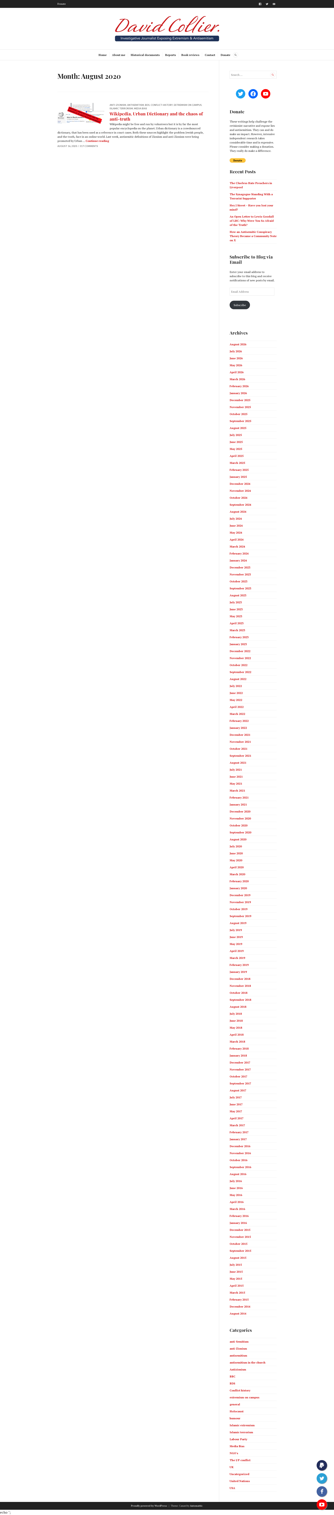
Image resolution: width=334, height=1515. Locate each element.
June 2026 (236, 358)
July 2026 (236, 351)
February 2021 (239, 797)
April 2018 (237, 1034)
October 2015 (238, 1244)
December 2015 (240, 1230)
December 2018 (240, 979)
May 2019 (236, 944)
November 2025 (240, 407)
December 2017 (240, 1062)
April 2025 (237, 456)
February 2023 (239, 637)
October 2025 (238, 414)
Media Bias (140, 108)
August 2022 (238, 679)
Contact (210, 55)
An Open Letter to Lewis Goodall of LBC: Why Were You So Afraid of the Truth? (252, 221)
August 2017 (238, 1090)
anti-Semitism (239, 1341)
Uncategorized (239, 1474)
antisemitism (135, 105)
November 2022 (240, 658)
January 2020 (238, 888)
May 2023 (236, 616)
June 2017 (236, 1104)
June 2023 (236, 609)
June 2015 (236, 1272)
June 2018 (236, 1021)
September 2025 (240, 421)
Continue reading (97, 141)
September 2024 (240, 505)
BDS (147, 105)
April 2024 (237, 539)
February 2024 (239, 553)
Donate (61, 3)
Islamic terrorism (121, 108)
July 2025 (236, 435)
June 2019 (236, 937)
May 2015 (236, 1279)
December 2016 (240, 1146)
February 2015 (239, 1299)
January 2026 (238, 393)
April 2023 (237, 623)
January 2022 (238, 728)
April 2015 (237, 1286)
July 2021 (236, 770)
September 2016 (240, 1167)
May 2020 (236, 860)
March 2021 (237, 790)
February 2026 (239, 386)
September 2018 (240, 1000)
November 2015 (240, 1237)
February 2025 (239, 470)
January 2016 (238, 1223)
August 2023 (238, 595)
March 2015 (237, 1292)
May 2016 (236, 1195)
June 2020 (236, 853)
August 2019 (238, 923)
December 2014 (240, 1306)
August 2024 (238, 512)
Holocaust (237, 1411)
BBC (232, 1376)
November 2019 (240, 902)
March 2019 (237, 958)
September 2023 (240, 588)
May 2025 (236, 449)
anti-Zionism (118, 105)
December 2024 (240, 484)
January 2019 (238, 972)
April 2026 (237, 372)
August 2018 (238, 1007)
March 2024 (237, 546)
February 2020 (239, 881)
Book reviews (190, 55)
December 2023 (240, 567)
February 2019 (239, 965)
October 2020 (238, 825)
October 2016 (238, 1160)
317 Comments (89, 146)
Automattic (196, 1505)
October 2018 (238, 993)
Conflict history (162, 105)
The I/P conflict (240, 1460)
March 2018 (237, 1041)
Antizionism (238, 1369)
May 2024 (236, 532)
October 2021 (238, 749)
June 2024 (236, 525)
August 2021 (238, 763)
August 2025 (238, 428)
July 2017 (236, 1097)
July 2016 (236, 1181)
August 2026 (238, 344)
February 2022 (239, 721)
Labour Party (238, 1439)
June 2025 (236, 442)
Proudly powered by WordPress (149, 1505)
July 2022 (236, 686)
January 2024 (238, 560)
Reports (170, 55)
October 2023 (238, 581)
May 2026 (236, 365)
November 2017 (240, 1069)
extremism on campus (188, 105)
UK (232, 1467)
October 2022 (238, 665)
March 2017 (237, 1125)
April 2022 (237, 707)
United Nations (240, 1481)
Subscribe (240, 305)
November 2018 (240, 986)
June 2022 (236, 693)
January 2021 (238, 804)
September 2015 (240, 1251)
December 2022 (240, 651)
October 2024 (238, 498)
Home (102, 55)
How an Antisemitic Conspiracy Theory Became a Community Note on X (253, 236)
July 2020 (236, 846)
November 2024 (240, 491)
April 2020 (237, 867)
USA (232, 1488)
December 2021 (240, 735)
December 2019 (240, 895)
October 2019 (238, 909)
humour (235, 1418)
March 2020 (237, 874)
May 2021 (236, 783)
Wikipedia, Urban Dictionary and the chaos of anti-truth (156, 116)
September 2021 (240, 756)
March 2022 (237, 714)
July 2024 (236, 519)
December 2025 (240, 400)
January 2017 (238, 1139)
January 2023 (238, 644)
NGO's (234, 1453)
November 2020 (240, 818)
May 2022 (236, 700)
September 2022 (240, 672)
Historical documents (145, 55)
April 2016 (237, 1202)
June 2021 (236, 777)
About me (118, 55)
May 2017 (236, 1111)
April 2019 (237, 951)
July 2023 (236, 602)
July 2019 (236, 930)
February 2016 (239, 1216)
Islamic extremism (242, 1425)
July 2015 (236, 1265)
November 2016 (240, 1153)
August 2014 (238, 1313)
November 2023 (240, 574)
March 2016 (237, 1209)
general (235, 1404)
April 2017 (237, 1118)
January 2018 (238, 1055)
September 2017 (240, 1083)
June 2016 (236, 1188)
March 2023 (237, 630)
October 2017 (238, 1076)
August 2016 (238, 1174)
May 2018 (236, 1028)
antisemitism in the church (247, 1362)
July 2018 (236, 1014)
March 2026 (237, 379)
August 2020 (238, 839)
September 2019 (240, 916)
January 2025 (238, 477)
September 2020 (240, 832)
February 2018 (239, 1048)
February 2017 (239, 1132)
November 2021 (240, 742)
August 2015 (238, 1258)
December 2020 (240, 811)
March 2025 (237, 463)
